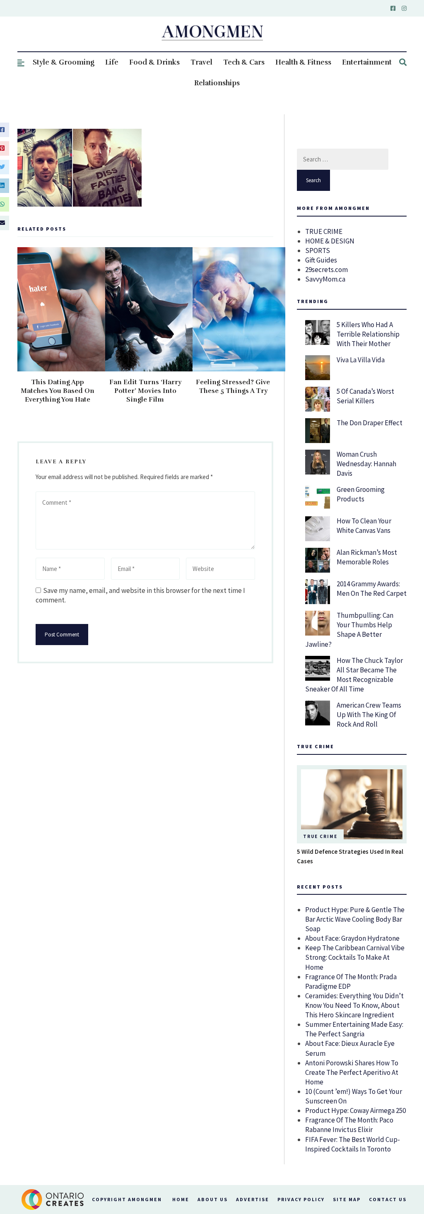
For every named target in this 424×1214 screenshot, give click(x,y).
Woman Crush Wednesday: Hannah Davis (366, 464)
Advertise (252, 1199)
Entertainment (367, 62)
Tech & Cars (244, 62)
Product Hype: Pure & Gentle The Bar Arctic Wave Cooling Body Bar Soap (355, 919)
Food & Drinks (154, 62)
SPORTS (317, 250)
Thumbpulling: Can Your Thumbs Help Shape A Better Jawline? (349, 629)
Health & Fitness (303, 62)
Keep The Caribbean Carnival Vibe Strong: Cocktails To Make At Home (355, 957)
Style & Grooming (63, 62)
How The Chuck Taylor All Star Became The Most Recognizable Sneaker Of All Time (354, 675)
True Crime (320, 836)
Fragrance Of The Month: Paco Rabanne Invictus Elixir (349, 1124)
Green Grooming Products (361, 494)
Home (180, 1199)
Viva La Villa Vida (361, 359)
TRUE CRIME (323, 231)
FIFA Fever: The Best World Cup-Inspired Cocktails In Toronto (352, 1144)
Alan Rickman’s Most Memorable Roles (367, 557)
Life (111, 62)
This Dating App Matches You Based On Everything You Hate (57, 391)
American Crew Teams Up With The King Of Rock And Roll (369, 715)
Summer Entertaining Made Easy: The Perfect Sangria (354, 1029)
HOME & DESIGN (329, 241)
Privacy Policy (301, 1199)
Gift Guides (321, 260)
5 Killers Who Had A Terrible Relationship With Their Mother (368, 334)
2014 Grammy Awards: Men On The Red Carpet (372, 588)
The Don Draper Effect (369, 422)
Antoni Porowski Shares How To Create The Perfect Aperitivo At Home (351, 1072)
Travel (201, 62)
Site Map (347, 1199)
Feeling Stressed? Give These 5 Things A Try (233, 386)
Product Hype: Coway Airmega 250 (355, 1110)
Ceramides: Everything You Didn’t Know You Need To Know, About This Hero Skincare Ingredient (354, 1005)
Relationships (217, 83)
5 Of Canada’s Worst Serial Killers (365, 396)
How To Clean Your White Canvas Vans (364, 525)
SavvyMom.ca (325, 279)
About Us (213, 1199)
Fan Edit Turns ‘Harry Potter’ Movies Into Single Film (145, 391)
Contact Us (388, 1199)
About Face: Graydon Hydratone (352, 938)
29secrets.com (326, 269)
